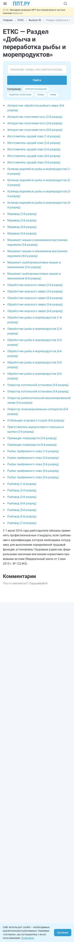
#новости (18, 13)
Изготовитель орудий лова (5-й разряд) (34, 162)
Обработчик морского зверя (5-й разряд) (35, 304)
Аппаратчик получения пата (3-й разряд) (35, 123)
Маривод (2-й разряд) (22, 214)
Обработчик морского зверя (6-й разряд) (35, 311)
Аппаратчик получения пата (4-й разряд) (35, 130)
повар (53, 94)
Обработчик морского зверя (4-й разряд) (35, 298)
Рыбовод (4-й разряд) (21, 503)
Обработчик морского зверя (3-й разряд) (35, 291)
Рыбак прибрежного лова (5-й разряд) (33, 477)
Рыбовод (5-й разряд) (21, 510)
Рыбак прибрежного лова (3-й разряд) (33, 464)
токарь (40, 94)
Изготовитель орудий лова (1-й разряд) (34, 136)
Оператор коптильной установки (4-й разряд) (38, 385)
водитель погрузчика (20, 94)
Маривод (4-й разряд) (22, 227)
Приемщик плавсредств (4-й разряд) (32, 444)
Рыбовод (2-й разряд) (21, 490)
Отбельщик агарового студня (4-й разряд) (35, 420)
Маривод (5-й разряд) (22, 233)
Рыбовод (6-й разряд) (21, 516)
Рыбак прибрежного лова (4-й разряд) (33, 471)
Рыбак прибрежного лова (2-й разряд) (33, 457)
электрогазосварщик (36, 89)
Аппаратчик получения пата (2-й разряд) (35, 116)
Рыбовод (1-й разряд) (21, 484)
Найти (37, 80)
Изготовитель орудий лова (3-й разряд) (34, 149)
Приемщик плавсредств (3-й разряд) (32, 438)
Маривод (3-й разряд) (22, 220)
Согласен (62, 932)
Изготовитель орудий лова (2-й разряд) (34, 143)
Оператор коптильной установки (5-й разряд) (38, 391)
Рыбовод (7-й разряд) (21, 523)
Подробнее (27, 938)
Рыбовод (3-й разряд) (21, 497)
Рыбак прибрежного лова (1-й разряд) (33, 451)
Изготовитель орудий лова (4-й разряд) (34, 156)
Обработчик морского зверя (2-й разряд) (35, 285)
